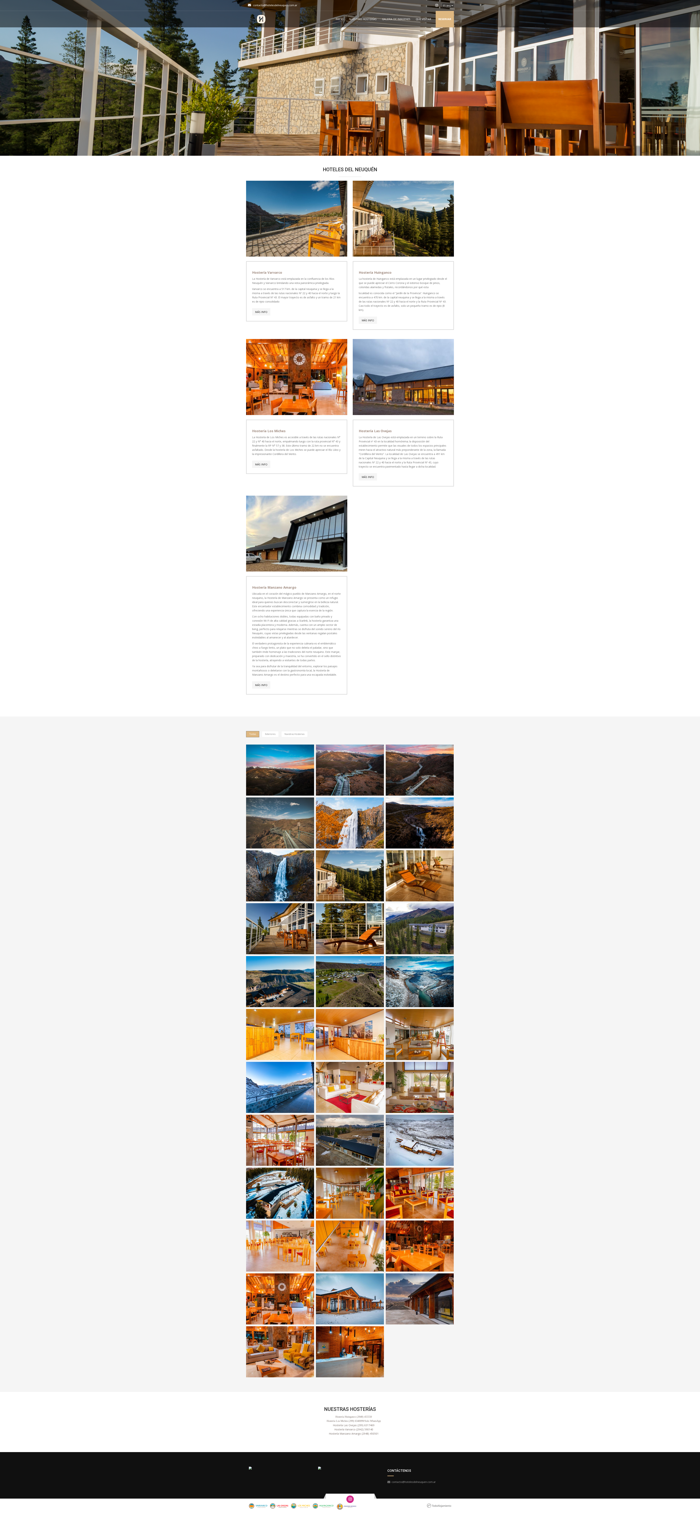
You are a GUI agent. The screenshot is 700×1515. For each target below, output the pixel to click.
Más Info (261, 312)
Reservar (444, 19)
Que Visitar (423, 19)
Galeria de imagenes (396, 19)
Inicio (339, 19)
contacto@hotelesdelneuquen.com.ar (275, 5)
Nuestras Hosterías (363, 19)
